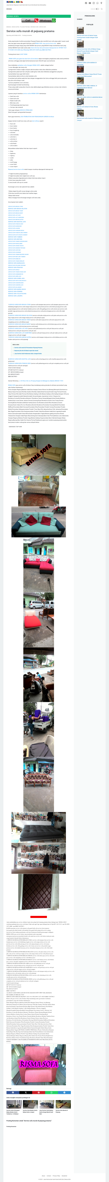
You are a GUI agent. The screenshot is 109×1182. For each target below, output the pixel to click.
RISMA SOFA (38, 43)
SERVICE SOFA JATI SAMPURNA (16, 217)
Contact (49, 1176)
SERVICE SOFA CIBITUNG (14, 250)
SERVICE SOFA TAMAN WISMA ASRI (17, 272)
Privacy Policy (56, 1176)
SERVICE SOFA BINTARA (15, 239)
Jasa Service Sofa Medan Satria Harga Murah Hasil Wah (46, 1112)
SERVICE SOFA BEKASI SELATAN (17, 208)
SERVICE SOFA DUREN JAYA (16, 278)
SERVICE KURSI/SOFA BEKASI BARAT (20, 324)
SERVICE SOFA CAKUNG (14, 228)
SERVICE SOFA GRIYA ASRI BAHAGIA (17, 280)
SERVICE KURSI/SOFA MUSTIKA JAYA (20, 359)
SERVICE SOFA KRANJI (13, 269)
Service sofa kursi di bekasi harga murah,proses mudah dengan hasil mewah (87, 37)
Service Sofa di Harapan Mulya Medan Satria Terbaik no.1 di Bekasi (13, 1112)
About (43, 1176)
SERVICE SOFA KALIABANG (14, 287)
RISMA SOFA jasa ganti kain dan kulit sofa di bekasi (23, 58)
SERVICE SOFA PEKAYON (15, 267)
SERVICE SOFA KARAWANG (15, 226)
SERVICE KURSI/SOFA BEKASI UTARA (20, 304)
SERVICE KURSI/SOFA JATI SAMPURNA (20, 333)
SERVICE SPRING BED (26, 110)
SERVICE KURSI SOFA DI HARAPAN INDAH (89, 97)
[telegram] (64, 1092)
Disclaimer (64, 1176)
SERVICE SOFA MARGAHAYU (16, 263)
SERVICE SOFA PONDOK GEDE (15, 224)
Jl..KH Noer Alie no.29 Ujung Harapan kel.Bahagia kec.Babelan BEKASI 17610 (41, 381)
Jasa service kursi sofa (49, 43)
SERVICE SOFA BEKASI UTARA (15, 206)
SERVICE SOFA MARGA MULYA (17, 289)
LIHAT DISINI (23, 54)
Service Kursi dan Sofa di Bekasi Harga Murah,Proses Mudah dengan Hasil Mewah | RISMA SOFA (88, 51)
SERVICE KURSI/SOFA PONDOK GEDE (20, 363)
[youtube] (90, 3)
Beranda (9, 9)
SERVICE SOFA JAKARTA (15, 296)
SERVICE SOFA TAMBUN (15, 237)
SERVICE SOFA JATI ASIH (14, 215)
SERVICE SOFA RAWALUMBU (15, 243)
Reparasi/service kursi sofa (16, 169)
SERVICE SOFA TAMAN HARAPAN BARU (17, 241)
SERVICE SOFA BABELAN (14, 258)
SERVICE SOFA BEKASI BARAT (15, 213)
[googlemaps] (101, 3)
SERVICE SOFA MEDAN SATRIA (15, 219)
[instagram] (93, 3)
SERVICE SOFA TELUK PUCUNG (17, 293)
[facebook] (86, 3)
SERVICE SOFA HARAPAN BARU (15, 282)
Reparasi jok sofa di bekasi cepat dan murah (26, 350)
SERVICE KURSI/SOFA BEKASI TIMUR (19, 320)
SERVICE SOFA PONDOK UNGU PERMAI (17, 232)
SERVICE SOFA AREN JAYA (14, 276)
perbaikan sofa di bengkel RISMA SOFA (29, 65)
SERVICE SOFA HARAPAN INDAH (16, 230)
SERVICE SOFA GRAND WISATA (15, 245)
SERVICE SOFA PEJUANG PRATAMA (16, 265)
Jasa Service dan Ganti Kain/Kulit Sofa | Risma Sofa (57, 1179)
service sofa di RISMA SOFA (31, 93)
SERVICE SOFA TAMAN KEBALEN (16, 261)
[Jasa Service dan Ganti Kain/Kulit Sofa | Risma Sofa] (15, 2)
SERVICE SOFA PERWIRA (15, 291)
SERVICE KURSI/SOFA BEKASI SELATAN (20, 315)
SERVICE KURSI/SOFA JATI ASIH (18, 328)
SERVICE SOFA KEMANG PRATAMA (16, 248)
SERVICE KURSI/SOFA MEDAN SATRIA (20, 337)
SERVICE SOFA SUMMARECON (15, 274)
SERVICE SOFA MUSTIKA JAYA (17, 221)
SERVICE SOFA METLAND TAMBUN (16, 256)
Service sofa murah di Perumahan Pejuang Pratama (28, 347)
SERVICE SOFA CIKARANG (14, 252)
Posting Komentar (27, 35)
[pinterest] (38, 1092)
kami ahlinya (35, 121)
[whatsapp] (97, 3)
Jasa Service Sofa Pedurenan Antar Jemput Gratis (28, 353)
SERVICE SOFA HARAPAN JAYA (15, 285)
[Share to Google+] (38, 917)
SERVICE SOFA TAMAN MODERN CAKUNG (18, 254)
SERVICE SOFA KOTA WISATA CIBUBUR (17, 234)
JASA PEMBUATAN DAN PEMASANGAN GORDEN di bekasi (37, 116)
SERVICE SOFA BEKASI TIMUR (15, 210)
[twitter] (25, 1092)
